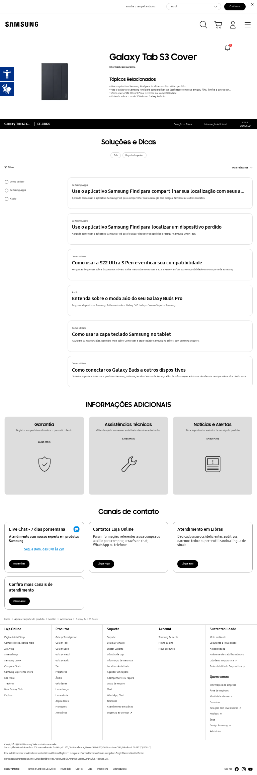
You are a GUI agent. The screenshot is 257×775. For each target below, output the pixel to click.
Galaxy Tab (62, 642)
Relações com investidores (224, 707)
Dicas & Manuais (115, 642)
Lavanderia (62, 695)
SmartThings (11, 654)
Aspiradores (62, 700)
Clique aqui (187, 563)
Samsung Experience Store (18, 671)
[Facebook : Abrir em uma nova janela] (237, 769)
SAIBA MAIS (44, 441)
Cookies (79, 769)
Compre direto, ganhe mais (19, 642)
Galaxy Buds (62, 660)
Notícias (214, 713)
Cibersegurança (119, 769)
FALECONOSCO (245, 124)
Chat (109, 689)
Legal (90, 769)
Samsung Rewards (168, 637)
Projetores (61, 671)
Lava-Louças (62, 689)
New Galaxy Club (13, 689)
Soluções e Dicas (183, 124)
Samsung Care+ (12, 660)
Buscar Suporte (115, 648)
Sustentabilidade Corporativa (226, 666)
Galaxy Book (62, 648)
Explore (8, 695)
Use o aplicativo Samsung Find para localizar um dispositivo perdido (148, 86)
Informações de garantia (122, 67)
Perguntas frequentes (134, 155)
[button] (160, 193)
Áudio (59, 677)
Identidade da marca (221, 696)
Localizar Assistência (118, 666)
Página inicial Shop (14, 637)
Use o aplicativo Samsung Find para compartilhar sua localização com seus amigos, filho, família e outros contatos (171, 89)
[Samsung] (20, 24)
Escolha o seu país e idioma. (141, 6)
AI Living (9, 648)
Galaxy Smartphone (66, 637)
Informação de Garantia (120, 660)
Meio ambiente (218, 637)
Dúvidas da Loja (115, 654)
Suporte (111, 637)
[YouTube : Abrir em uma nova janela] (250, 769)
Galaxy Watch (63, 654)
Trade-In (9, 683)
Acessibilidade (217, 648)
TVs (57, 666)
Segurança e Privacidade (223, 642)
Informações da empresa (223, 684)
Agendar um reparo (117, 671)
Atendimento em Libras (120, 706)
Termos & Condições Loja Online (42, 769)
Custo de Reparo (116, 683)
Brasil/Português (11, 769)
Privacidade (66, 769)
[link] (227, 47)
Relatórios (215, 731)
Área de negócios (219, 690)
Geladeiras (61, 683)
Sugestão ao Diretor (118, 712)
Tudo (116, 155)
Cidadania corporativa (222, 660)
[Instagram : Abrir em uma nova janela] (244, 769)
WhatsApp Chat (115, 695)
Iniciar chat (19, 563)
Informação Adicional (215, 124)
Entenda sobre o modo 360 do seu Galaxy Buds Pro (138, 96)
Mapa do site (102, 769)
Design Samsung (219, 725)
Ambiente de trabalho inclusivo (227, 654)
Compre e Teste (12, 666)
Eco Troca (9, 677)
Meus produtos (167, 648)
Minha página (166, 642)
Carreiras (215, 702)
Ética (212, 719)
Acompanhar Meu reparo (120, 677)
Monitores (61, 706)
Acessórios (61, 712)
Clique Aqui (104, 563)
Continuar (235, 6)
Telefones (112, 700)
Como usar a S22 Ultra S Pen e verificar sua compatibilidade (143, 93)
